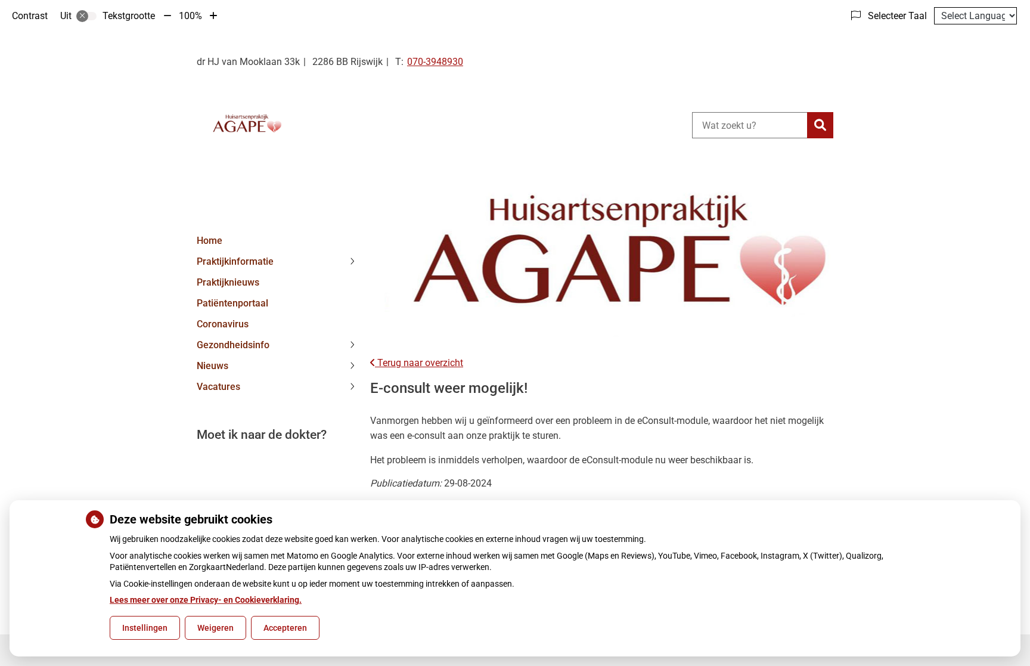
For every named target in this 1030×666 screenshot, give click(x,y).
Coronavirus (223, 324)
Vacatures (218, 386)
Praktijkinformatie (235, 261)
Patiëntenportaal (232, 303)
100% (190, 15)
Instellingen (144, 628)
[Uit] (86, 16)
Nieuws (212, 365)
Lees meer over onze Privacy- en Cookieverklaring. (206, 600)
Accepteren (285, 628)
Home (209, 240)
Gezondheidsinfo (233, 345)
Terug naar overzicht (419, 362)
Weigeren (215, 628)
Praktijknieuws (228, 282)
